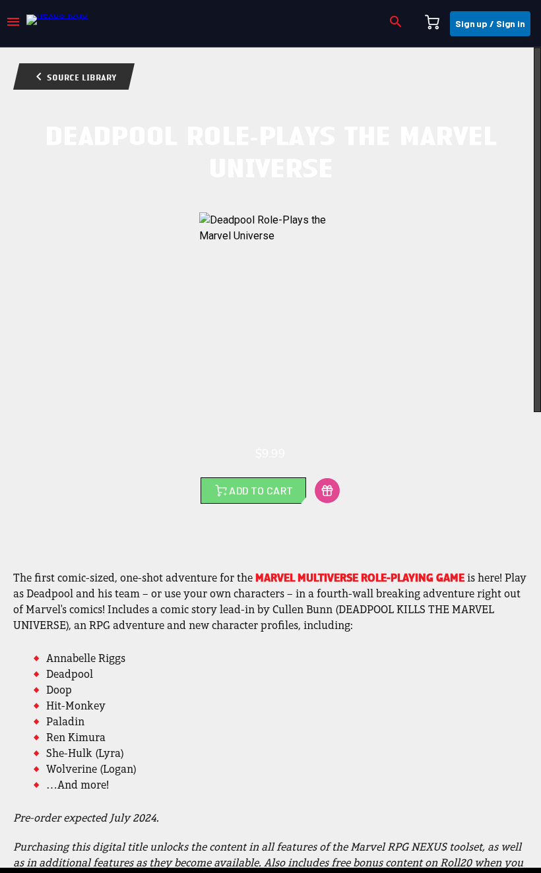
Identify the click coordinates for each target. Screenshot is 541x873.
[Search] (396, 23)
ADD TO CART (261, 490)
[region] (270, 457)
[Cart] (432, 23)
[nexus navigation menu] (13, 24)
